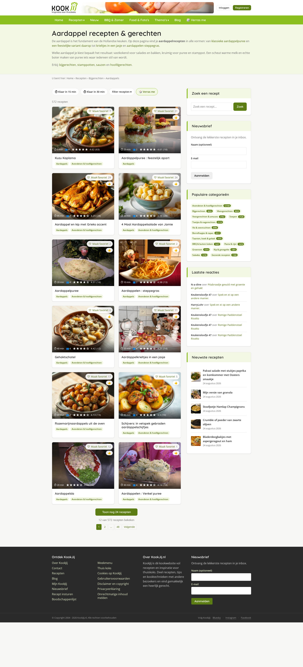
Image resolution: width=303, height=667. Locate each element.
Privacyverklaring (108, 589)
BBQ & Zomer (114, 20)
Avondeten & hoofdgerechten (87, 163)
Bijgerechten (96, 78)
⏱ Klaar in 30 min (94, 91)
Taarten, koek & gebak (206, 238)
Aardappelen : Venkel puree (141, 493)
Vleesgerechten (228, 211)
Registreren (242, 7)
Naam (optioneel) (201, 144)
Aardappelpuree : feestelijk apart (146, 158)
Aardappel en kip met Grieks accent (81, 224)
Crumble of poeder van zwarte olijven (222, 422)
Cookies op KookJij (109, 573)
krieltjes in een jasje (109, 46)
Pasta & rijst (233, 243)
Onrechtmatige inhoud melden (112, 596)
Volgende (129, 526)
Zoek (240, 106)
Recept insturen (62, 594)
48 (118, 526)
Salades (199, 255)
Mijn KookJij (59, 584)
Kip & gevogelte (225, 249)
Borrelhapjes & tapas (206, 233)
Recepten (76, 20)
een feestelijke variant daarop (71, 46)
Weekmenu (104, 563)
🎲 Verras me (196, 20)
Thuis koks (104, 568)
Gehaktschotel (65, 357)
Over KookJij (60, 563)
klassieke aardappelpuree (228, 41)
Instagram (230, 617)
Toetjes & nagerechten (207, 222)
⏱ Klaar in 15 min (65, 91)
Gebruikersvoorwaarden (113, 578)
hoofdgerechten (121, 65)
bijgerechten (67, 65)
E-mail (194, 158)
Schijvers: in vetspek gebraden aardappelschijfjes (143, 425)
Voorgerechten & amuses (208, 216)
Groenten (200, 249)
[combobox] (211, 107)
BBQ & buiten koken (205, 243)
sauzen (101, 65)
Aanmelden (201, 175)
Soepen (236, 216)
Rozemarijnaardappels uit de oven (80, 423)
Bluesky (217, 617)
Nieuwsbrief (60, 589)
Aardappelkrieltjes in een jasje (143, 357)
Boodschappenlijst (64, 599)
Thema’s (161, 20)
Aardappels (62, 163)
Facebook (246, 617)
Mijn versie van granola (218, 392)
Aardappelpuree (67, 291)
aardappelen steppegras (143, 46)
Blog (177, 20)
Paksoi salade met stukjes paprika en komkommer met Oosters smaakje (224, 375)
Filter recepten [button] (122, 91)
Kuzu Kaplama (65, 158)
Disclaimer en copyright (113, 584)
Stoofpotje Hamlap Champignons (224, 406)
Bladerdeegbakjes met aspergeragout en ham (217, 439)
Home (59, 20)
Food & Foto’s (139, 20)
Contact (57, 568)
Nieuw (94, 20)
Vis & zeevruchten (204, 227)
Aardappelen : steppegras (140, 291)
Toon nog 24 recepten (116, 512)
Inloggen (224, 7)
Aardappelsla (64, 493)
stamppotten (86, 65)
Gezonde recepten (224, 255)
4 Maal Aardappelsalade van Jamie (147, 224)
